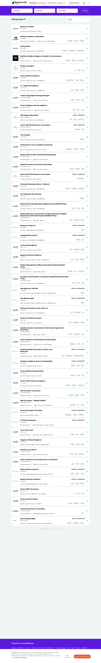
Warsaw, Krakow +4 (26, 334)
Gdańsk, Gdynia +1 (26, 425)
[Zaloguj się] (84, 3)
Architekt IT (84, 648)
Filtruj (86, 10)
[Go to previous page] (39, 529)
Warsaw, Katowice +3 (27, 344)
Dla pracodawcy (74, 3)
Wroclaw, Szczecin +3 (27, 110)
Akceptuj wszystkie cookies (82, 656)
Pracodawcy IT (42, 3)
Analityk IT (21, 648)
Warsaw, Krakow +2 (26, 513)
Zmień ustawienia (67, 656)
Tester (72, 648)
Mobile (78, 648)
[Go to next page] (62, 529)
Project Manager (61, 648)
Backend (14, 648)
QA (68, 648)
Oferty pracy (33, 3)
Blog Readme (52, 3)
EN (88, 3)
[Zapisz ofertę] (87, 29)
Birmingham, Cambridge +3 (28, 41)
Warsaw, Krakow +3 (26, 100)
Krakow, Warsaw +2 (26, 434)
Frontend (34, 648)
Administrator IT (50, 648)
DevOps (27, 648)
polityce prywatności (21, 657)
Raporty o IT (61, 3)
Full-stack (41, 648)
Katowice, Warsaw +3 (27, 405)
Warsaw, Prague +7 (26, 61)
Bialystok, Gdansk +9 (27, 356)
